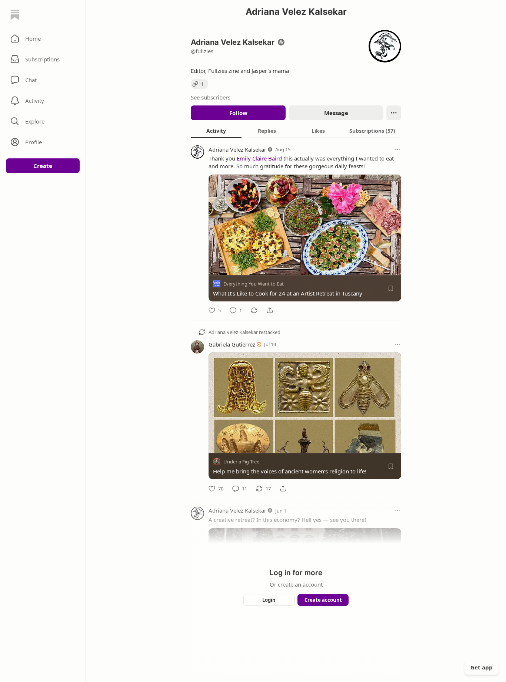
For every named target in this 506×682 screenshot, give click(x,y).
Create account (323, 600)
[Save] (391, 288)
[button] (43, 38)
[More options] (397, 149)
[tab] (216, 130)
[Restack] (254, 310)
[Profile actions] (393, 112)
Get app (481, 667)
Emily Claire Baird (259, 158)
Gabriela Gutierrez (232, 344)
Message (336, 113)
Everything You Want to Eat (253, 283)
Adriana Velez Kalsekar (237, 149)
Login (269, 600)
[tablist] (296, 130)
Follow (238, 113)
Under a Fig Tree (241, 462)
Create (42, 165)
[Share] (269, 310)
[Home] (15, 15)
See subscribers (210, 97)
